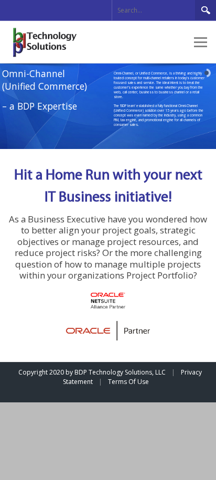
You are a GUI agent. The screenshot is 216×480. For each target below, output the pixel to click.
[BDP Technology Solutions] (47, 41)
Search (205, 10)
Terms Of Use (128, 381)
